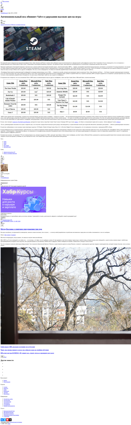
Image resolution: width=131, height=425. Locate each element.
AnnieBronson (4, 13)
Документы (7, 403)
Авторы (6, 392)
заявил (76, 122)
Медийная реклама (8, 412)
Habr (9, 423)
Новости (6, 388)
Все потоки (6, 1)
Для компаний (7, 401)
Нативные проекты (9, 413)
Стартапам (6, 416)
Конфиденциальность (9, 405)
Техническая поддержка (16, 422)
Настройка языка (5, 422)
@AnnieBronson (5, 177)
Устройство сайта (8, 399)
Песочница (6, 394)
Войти (5, 380)
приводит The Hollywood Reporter (21, 122)
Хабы (5, 389)
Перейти (3, 217)
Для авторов (7, 400)
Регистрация (7, 382)
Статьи (5, 387)
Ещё (5, 357)
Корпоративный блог (9, 411)
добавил (118, 122)
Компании (6, 391)
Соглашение (7, 404)
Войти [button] (2, 9)
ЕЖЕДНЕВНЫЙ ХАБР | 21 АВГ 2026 (10, 221)
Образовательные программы (11, 415)
